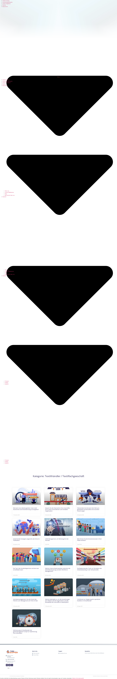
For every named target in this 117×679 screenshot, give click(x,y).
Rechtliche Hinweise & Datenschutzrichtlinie (100, 676)
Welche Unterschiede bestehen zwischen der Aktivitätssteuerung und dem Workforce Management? (57, 570)
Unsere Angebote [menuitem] (6, 3)
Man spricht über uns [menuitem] (10, 274)
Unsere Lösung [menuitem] (5, 0)
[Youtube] (9, 665)
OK (83, 678)
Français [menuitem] (7, 460)
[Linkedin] (7, 665)
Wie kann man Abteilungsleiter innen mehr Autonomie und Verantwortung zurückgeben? (26, 508)
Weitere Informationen (77, 678)
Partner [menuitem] (4, 5)
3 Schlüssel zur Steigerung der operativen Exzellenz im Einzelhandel (88, 600)
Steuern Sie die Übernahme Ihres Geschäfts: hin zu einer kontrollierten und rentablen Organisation (57, 509)
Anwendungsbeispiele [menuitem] (7, 2)
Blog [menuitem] (6, 272)
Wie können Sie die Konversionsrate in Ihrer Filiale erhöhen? (89, 539)
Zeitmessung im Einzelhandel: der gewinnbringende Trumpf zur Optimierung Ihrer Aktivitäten (25, 631)
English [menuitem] (6, 461)
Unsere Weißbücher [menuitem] (9, 271)
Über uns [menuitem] (7, 270)
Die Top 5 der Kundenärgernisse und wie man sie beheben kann (26, 569)
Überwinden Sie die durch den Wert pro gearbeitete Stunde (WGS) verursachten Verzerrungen (88, 509)
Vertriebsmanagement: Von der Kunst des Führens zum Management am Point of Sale (25, 600)
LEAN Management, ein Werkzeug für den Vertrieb (56, 539)
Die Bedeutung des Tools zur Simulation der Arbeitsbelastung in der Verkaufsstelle (89, 569)
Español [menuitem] (7, 463)
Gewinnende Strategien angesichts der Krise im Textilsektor (26, 539)
